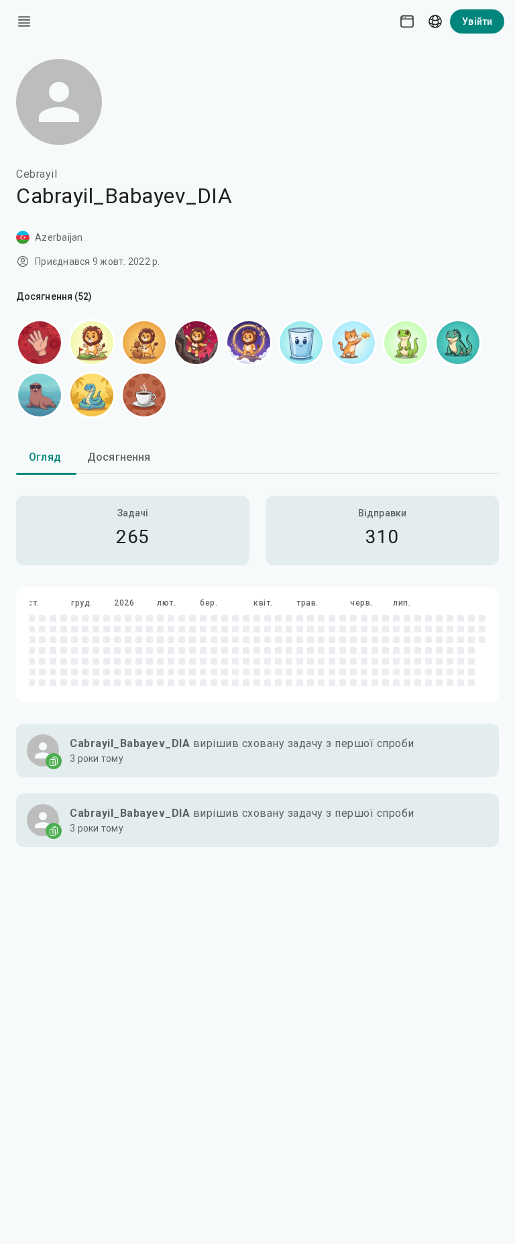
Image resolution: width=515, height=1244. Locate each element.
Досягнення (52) (54, 296)
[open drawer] (24, 21)
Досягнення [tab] (119, 457)
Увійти (477, 21)
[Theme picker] (407, 21)
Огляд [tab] (45, 457)
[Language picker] (435, 21)
